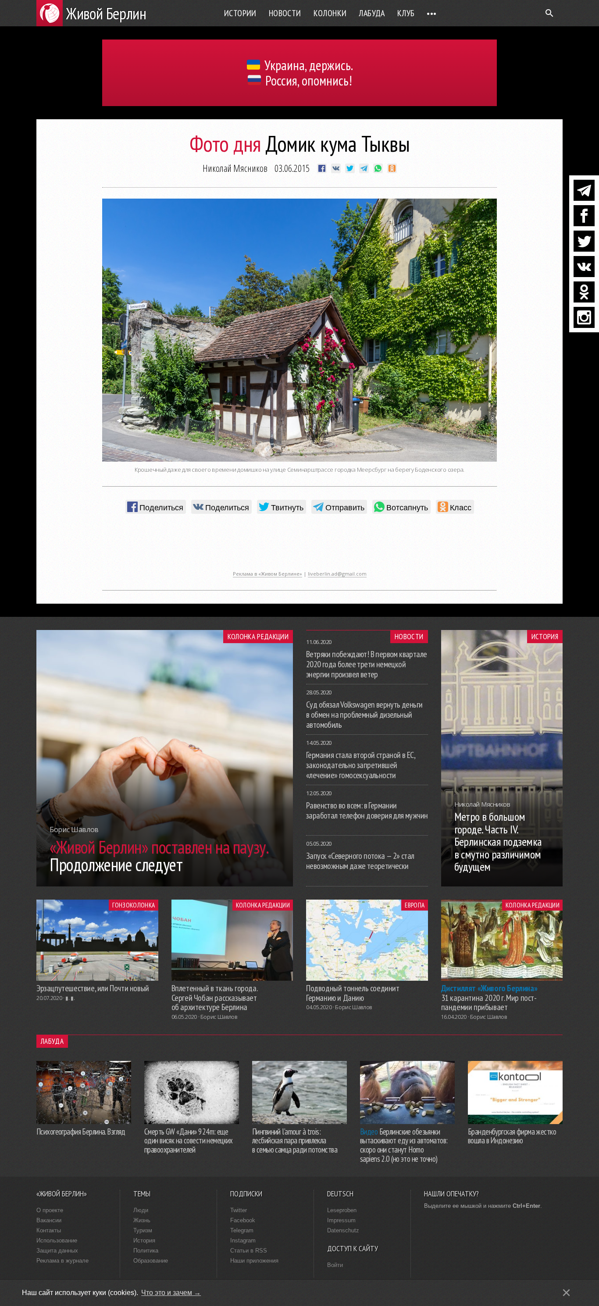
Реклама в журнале (62, 1260)
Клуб (406, 13)
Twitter (238, 1210)
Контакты (48, 1230)
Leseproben (342, 1210)
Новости (285, 13)
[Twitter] (584, 241)
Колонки (330, 13)
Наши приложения (254, 1260)
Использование (56, 1240)
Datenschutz (343, 1230)
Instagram (243, 1240)
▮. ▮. (70, 998)
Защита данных (57, 1250)
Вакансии (48, 1220)
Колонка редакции (258, 636)
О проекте (49, 1210)
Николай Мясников (235, 167)
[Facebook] (584, 215)
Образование (150, 1260)
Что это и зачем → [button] (171, 1292)
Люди (140, 1210)
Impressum (341, 1220)
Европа (414, 904)
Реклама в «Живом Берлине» (267, 573)
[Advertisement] (299, 546)
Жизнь (141, 1220)
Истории (240, 13)
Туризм (142, 1230)
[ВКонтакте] (584, 266)
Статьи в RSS (248, 1250)
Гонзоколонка (133, 904)
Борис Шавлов (218, 1017)
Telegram (241, 1230)
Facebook (242, 1220)
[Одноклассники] (584, 291)
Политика (145, 1250)
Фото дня (225, 143)
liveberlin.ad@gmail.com (337, 573)
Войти (335, 1265)
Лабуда (372, 13)
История (544, 636)
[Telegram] (584, 190)
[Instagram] (584, 317)
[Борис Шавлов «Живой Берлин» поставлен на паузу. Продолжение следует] (164, 884)
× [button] (566, 1293)
